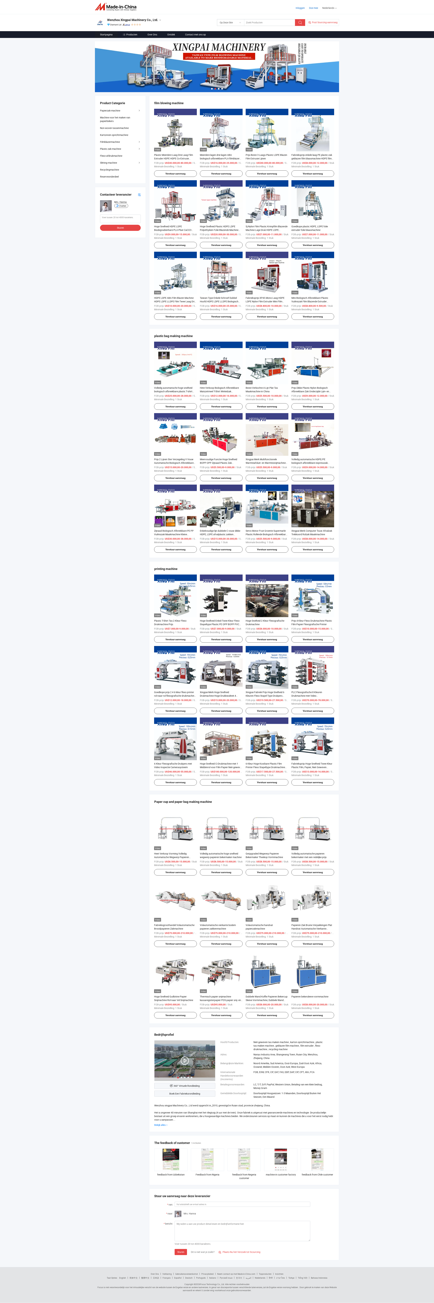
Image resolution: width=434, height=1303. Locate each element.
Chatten (122, 205)
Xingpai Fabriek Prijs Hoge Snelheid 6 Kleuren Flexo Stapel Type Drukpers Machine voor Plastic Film (265, 696)
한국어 (239, 1277)
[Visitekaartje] (139, 194)
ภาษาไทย (280, 1277)
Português (201, 1277)
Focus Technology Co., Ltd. (212, 1284)
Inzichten (279, 1274)
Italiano (212, 1277)
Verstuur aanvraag (175, 173)
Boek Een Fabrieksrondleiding (184, 1093)
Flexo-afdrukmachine (111, 155)
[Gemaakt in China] (117, 7)
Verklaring (167, 1274)
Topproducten (265, 1274)
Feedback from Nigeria (207, 1174)
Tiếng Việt (302, 1277)
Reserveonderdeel (109, 176)
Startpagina (106, 34)
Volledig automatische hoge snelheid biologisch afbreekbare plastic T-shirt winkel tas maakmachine (173, 391)
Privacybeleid (207, 1274)
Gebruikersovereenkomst (186, 1274)
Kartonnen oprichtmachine (114, 135)
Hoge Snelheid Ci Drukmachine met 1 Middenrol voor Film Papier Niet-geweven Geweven (221, 767)
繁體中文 (145, 1277)
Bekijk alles (160, 1125)
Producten (131, 34)
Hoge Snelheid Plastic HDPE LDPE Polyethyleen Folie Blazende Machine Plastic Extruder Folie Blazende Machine (221, 230)
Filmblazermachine (110, 141)
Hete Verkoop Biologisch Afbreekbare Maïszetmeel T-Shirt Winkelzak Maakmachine (219, 391)
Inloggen (300, 7)
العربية (248, 1277)
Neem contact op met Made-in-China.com (236, 1274)
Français (167, 1277)
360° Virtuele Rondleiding (186, 1085)
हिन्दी (271, 1277)
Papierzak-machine (110, 110)
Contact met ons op (195, 34)
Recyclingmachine (109, 169)
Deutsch (189, 1277)
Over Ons (152, 34)
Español (178, 1277)
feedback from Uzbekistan (171, 1174)
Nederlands (260, 1277)
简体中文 (134, 1277)
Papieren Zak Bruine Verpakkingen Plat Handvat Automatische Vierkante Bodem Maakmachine (311, 928)
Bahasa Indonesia (319, 1277)
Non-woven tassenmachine (114, 128)
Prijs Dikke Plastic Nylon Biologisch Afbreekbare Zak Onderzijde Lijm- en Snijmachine (310, 391)
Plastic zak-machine (110, 148)
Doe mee (313, 7)
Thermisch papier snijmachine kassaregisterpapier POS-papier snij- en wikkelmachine (220, 1000)
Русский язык (226, 1277)
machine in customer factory (281, 1174)
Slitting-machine (108, 162)
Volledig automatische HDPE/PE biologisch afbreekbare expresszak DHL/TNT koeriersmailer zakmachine (310, 463)
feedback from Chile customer (317, 1174)
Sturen (180, 1252)
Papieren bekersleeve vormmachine (309, 996)
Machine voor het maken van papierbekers (115, 119)
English (122, 1277)
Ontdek (171, 34)
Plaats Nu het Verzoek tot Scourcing (239, 1252)
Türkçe (291, 1277)
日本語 (156, 1277)
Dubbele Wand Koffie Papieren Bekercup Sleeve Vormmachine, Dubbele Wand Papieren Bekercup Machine (267, 1000)
